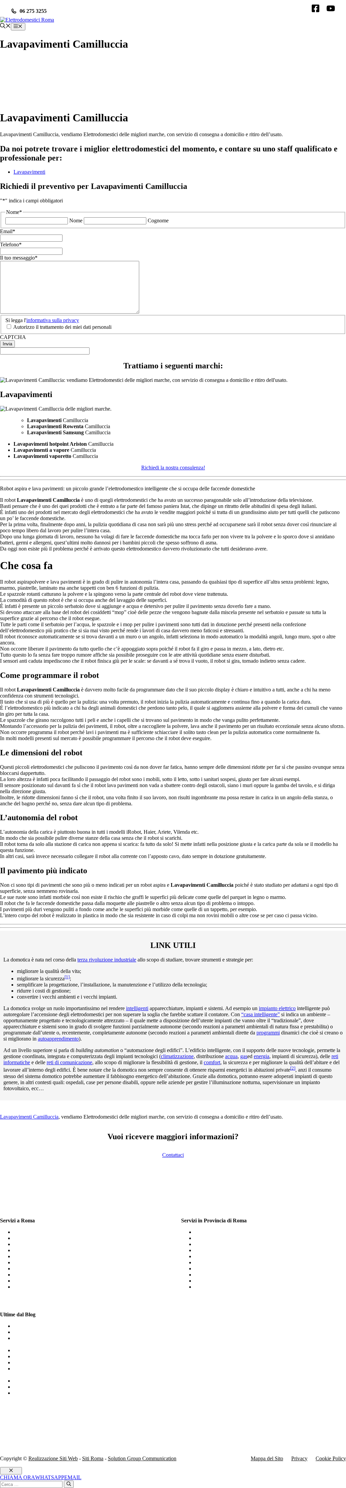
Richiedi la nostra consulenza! (173, 467)
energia (261, 1056)
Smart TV (24, 1393)
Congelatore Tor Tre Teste (222, 1274)
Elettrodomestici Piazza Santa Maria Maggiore (244, 1238)
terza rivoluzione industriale (106, 959)
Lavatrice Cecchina (215, 1262)
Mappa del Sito (267, 1458)
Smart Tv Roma (31, 1262)
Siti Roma (92, 1458)
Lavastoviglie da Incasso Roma (47, 1256)
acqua (231, 1056)
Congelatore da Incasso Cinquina (230, 1287)
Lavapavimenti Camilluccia (29, 1117)
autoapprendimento (58, 1039)
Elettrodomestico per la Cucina (46, 1387)
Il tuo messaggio (19, 258)
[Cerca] (69, 1484)
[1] (67, 976)
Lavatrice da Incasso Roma (42, 1287)
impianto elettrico (277, 1008)
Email (7, 231)
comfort (212, 1062)
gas (243, 1056)
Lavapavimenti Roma (36, 1250)
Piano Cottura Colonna (219, 1281)
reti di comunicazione (69, 1062)
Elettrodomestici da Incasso (43, 1332)
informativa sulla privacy (52, 320)
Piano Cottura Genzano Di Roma (230, 1232)
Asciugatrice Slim (32, 1326)
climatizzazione (177, 1056)
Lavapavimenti (29, 172)
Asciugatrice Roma (34, 1232)
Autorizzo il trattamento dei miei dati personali (62, 327)
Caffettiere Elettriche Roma (43, 1238)
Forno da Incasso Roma (39, 1268)
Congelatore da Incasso (38, 1362)
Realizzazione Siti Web (53, 1458)
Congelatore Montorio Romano (228, 1268)
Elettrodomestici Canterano (223, 1256)
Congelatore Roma (34, 1274)
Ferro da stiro (28, 1381)
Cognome (158, 220)
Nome (75, 220)
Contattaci (173, 1155)
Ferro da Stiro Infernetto (220, 1244)
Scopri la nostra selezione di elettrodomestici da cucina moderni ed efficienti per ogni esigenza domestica (84, 1371)
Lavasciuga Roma (33, 1244)
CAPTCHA (13, 337)
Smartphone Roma (33, 1281)
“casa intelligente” (260, 1014)
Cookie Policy (331, 1458)
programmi (268, 1032)
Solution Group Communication (142, 1458)
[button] (5, 26)
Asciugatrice (27, 1350)
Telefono (11, 244)
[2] (292, 1068)
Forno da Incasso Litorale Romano (232, 1250)
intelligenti (137, 1008)
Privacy (299, 1458)
